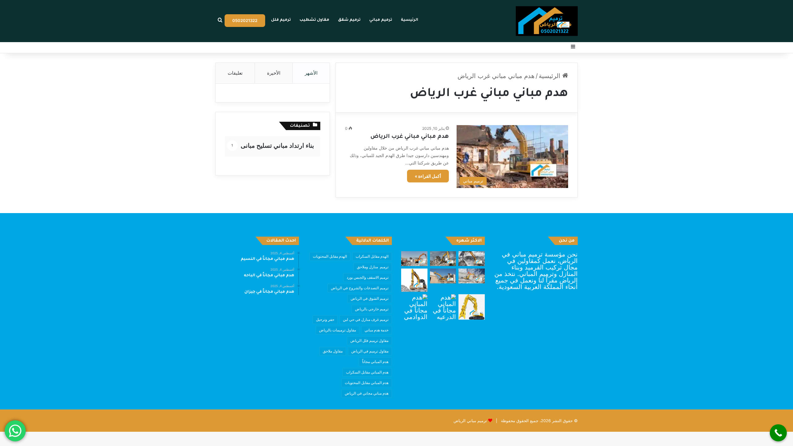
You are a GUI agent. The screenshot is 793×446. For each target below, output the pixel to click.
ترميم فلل (281, 20)
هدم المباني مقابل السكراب (367, 372)
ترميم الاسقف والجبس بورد (367, 277)
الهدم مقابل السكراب (372, 256)
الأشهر (311, 73)
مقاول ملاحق (333, 351)
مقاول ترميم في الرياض (369, 351)
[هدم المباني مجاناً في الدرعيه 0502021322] (443, 307)
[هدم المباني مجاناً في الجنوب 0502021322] (414, 280)
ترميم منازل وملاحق (372, 267)
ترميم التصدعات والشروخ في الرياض (359, 288)
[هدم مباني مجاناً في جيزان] (414, 258)
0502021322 (244, 20)
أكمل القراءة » (428, 176)
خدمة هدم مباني (376, 330)
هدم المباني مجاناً (375, 361)
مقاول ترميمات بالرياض (337, 330)
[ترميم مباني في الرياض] (547, 21)
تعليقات (235, 73)
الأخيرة (273, 73)
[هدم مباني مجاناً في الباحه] (443, 258)
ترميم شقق (349, 20)
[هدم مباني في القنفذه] (471, 276)
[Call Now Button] (778, 432)
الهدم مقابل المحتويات (330, 256)
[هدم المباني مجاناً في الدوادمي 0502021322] (414, 307)
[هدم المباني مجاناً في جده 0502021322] (471, 307)
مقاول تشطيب (314, 20)
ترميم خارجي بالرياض (371, 309)
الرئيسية (409, 20)
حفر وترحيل (325, 319)
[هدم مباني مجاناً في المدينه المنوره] (443, 276)
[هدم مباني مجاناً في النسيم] (471, 258)
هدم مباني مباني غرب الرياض (409, 137)
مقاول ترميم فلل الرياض (369, 340)
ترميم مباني (380, 20)
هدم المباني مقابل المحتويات (366, 382)
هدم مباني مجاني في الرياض (366, 393)
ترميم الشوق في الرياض (369, 298)
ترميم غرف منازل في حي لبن (365, 319)
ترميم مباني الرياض (470, 420)
